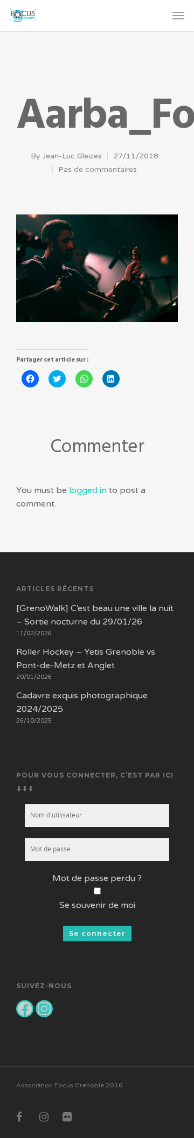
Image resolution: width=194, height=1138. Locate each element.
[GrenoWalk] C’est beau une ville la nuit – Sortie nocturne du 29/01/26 (95, 615)
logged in (88, 490)
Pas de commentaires (97, 169)
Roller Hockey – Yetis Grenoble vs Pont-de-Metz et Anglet (85, 659)
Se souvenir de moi (97, 905)
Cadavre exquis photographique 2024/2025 (82, 702)
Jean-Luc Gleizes (72, 156)
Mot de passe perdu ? (97, 878)
